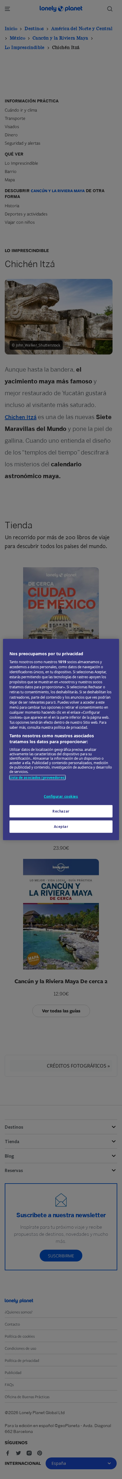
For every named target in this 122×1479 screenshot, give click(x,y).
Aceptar (61, 826)
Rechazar (61, 811)
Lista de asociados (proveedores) (37, 777)
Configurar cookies (61, 796)
